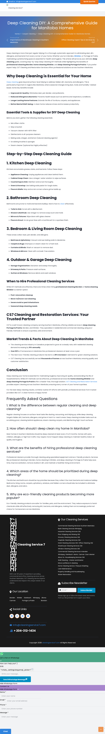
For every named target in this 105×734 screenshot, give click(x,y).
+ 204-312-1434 (25, 631)
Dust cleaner (90, 554)
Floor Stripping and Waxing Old (69, 534)
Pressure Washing (82, 566)
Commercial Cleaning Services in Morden (73, 552)
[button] (100, 729)
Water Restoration (64, 574)
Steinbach (27, 598)
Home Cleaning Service (66, 566)
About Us (61, 557)
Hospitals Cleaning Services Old (69, 540)
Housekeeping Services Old (74, 557)
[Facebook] (12, 616)
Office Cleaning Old (86, 543)
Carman (13, 601)
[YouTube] (28, 616)
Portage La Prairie (28, 601)
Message (4, 712)
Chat (5, 731)
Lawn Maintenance (65, 569)
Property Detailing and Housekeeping (71, 572)
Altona (44, 598)
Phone (3, 705)
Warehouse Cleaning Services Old (70, 546)
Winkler (19, 598)
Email (3, 700)
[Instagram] (17, 616)
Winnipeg (36, 598)
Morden (12, 598)
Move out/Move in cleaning (68, 563)
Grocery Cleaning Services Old (69, 537)
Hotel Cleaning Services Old (68, 543)
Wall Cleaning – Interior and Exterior (70, 560)
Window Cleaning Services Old (69, 549)
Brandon (44, 601)
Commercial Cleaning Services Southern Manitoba (76, 526)
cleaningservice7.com (51, 642)
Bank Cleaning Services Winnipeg (70, 529)
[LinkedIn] (23, 616)
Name (3, 692)
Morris (76, 554)
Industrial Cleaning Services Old (69, 531)
